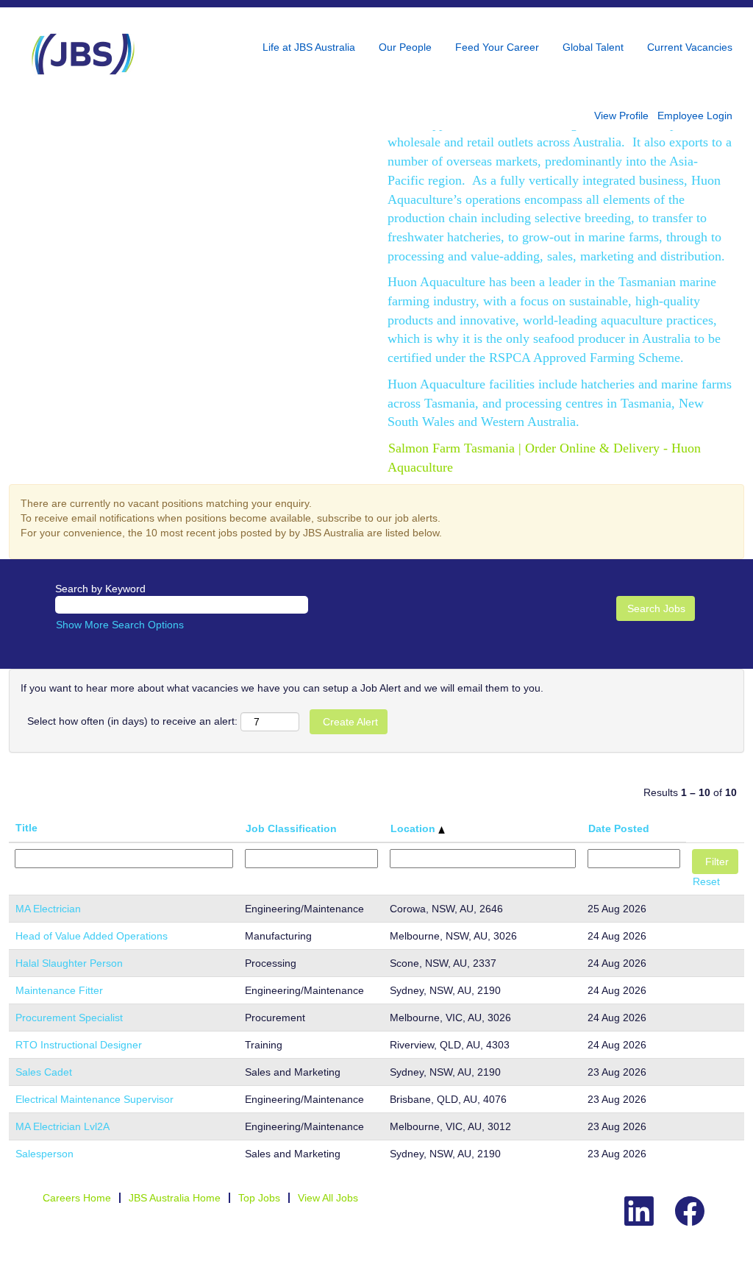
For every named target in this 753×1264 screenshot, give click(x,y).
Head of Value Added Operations (91, 936)
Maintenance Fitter (59, 990)
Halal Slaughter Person (69, 963)
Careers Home (77, 1198)
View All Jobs (328, 1198)
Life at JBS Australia (309, 47)
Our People (405, 47)
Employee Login (694, 115)
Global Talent (593, 47)
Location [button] (414, 828)
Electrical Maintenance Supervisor (94, 1099)
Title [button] (26, 828)
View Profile (621, 115)
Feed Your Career (497, 47)
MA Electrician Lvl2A (62, 1126)
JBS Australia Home (175, 1198)
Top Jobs (259, 1198)
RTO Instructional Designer (78, 1045)
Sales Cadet (43, 1072)
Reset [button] (706, 881)
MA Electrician (48, 909)
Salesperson (44, 1154)
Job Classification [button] (291, 828)
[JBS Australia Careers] (83, 54)
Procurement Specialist (69, 1017)
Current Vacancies (689, 47)
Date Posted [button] (618, 828)
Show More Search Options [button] (120, 625)
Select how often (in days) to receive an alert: (132, 721)
